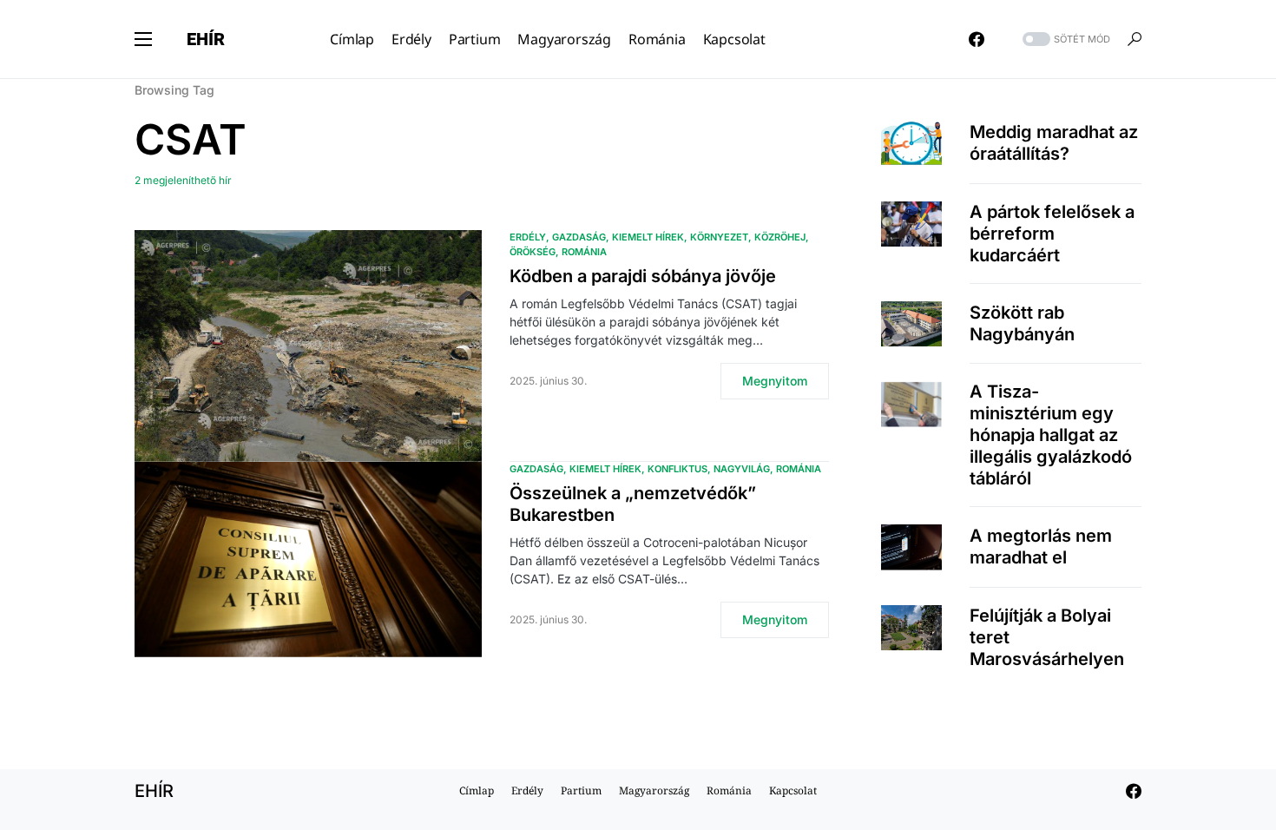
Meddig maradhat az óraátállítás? (1054, 143)
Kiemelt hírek (648, 237)
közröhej (780, 237)
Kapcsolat (793, 790)
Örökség (533, 252)
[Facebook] (976, 39)
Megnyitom (774, 380)
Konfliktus (677, 469)
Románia (584, 252)
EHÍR (206, 39)
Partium (581, 790)
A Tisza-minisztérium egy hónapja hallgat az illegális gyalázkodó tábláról (1051, 435)
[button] (143, 39)
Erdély (528, 237)
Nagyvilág (742, 469)
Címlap (476, 790)
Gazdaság (579, 237)
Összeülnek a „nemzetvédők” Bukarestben (633, 504)
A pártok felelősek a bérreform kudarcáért (1052, 233)
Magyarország (654, 790)
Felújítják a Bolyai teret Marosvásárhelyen (1047, 637)
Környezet (719, 237)
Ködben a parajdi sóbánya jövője (643, 276)
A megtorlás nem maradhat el (1041, 546)
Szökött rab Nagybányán (1022, 323)
